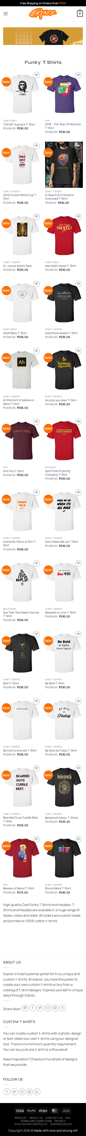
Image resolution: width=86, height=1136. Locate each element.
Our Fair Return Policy (31, 1124)
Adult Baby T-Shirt (15, 333)
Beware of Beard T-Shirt (18, 888)
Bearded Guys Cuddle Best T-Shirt (20, 819)
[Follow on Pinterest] (29, 1091)
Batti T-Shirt (11, 683)
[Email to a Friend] (47, 1007)
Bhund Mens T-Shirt (58, 888)
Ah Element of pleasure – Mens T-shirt (19, 402)
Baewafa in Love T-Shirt (60, 612)
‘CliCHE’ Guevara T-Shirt (19, 124)
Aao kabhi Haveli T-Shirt (60, 266)
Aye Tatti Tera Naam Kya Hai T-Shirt (21, 614)
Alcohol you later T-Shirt (61, 400)
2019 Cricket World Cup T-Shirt (20, 197)
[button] (5, 13)
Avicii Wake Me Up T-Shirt (61, 542)
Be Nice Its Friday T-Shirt (61, 750)
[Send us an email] (22, 1091)
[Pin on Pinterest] (55, 1007)
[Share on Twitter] (40, 1007)
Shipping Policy (61, 1124)
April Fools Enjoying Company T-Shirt (57, 473)
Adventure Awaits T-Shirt (61, 333)
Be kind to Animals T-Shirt (20, 750)
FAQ (68, 1118)
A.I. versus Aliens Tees (17, 266)
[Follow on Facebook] (7, 1091)
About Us (36, 1118)
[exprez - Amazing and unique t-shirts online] (43, 13)
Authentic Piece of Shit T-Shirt (19, 543)
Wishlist (21, 1118)
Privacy (60, 1121)
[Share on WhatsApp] (25, 1007)
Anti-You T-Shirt (13, 471)
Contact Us (54, 1118)
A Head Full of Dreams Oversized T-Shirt (59, 197)
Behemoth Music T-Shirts (61, 818)
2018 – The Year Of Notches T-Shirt (63, 126)
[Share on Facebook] (32, 1007)
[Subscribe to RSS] (37, 1091)
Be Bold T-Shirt (54, 683)
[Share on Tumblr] (62, 1007)
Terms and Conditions (36, 1121)
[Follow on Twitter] (14, 1091)
